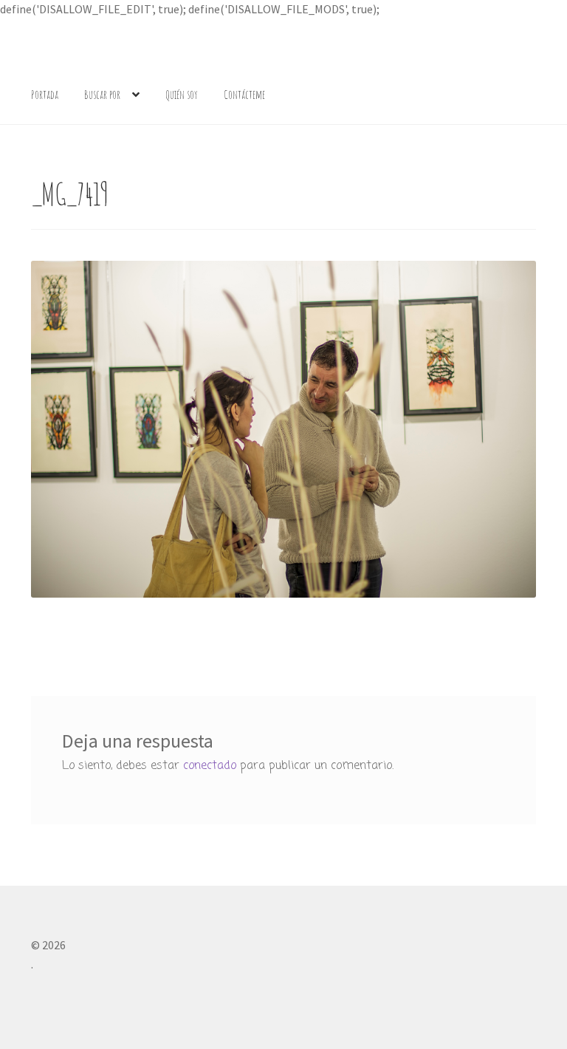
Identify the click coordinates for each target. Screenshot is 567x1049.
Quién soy (181, 94)
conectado (209, 766)
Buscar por (102, 94)
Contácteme (244, 94)
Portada (44, 94)
